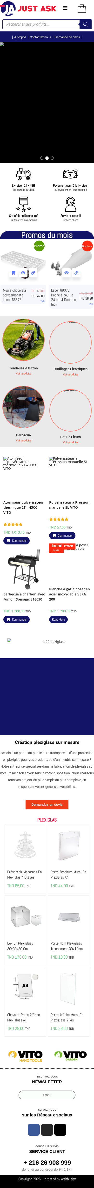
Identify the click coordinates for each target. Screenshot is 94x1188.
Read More (58, 619)
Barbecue (23, 435)
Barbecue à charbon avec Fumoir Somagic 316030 (24, 596)
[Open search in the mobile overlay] (47, 24)
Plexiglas (47, 820)
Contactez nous (40, 37)
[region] (47, 102)
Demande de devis (67, 37)
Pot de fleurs (70, 437)
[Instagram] (47, 1130)
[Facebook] (34, 1130)
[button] (41, 158)
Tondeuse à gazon (23, 368)
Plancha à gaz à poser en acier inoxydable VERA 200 (69, 594)
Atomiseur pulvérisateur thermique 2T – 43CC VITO (23, 507)
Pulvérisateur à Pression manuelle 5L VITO (69, 505)
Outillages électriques (70, 369)
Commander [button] (19, 540)
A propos (20, 37)
